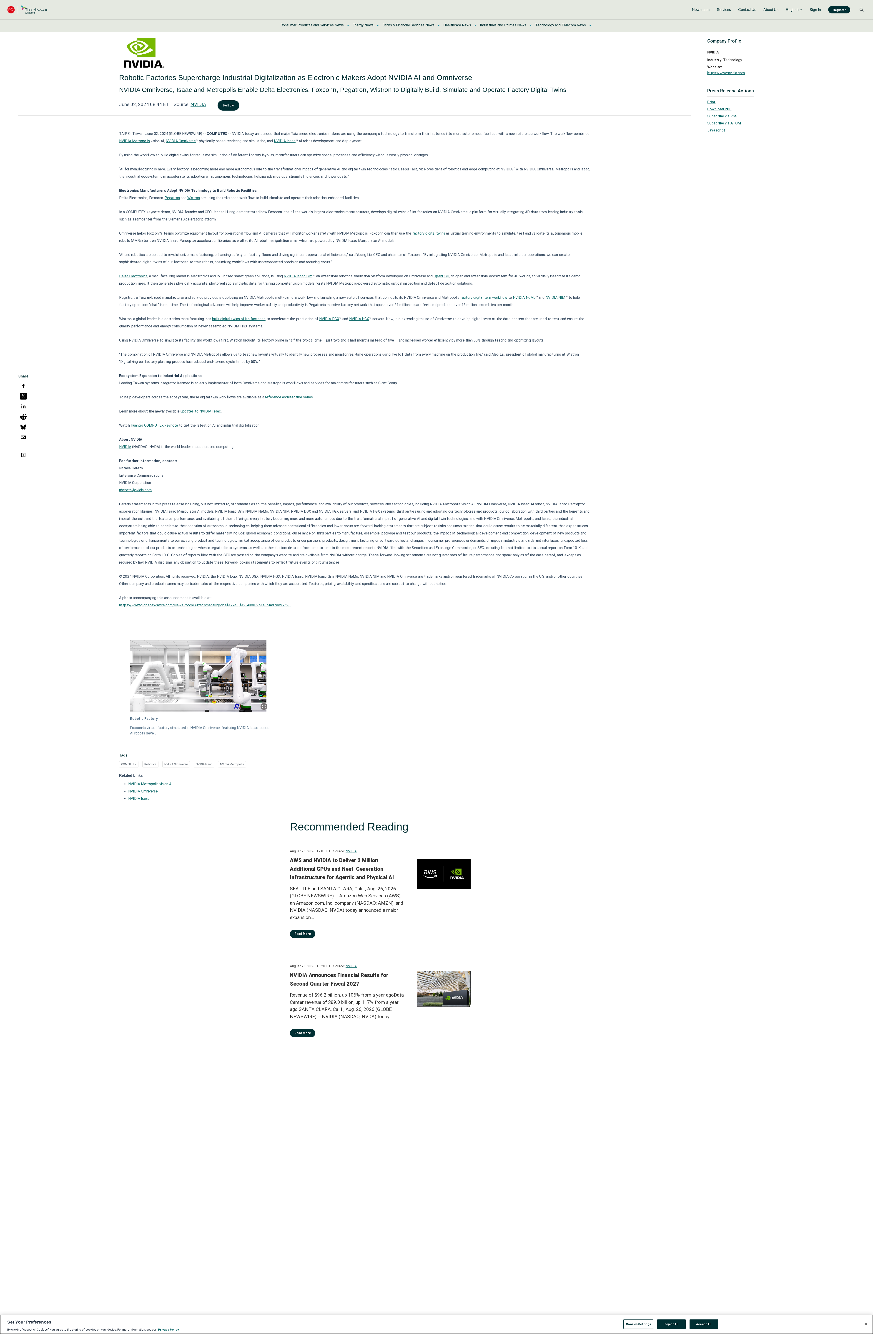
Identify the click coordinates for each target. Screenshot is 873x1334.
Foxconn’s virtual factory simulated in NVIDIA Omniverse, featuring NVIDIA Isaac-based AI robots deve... (199, 730)
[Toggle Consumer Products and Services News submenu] (348, 25)
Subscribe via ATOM (724, 123)
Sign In (815, 10)
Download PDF (719, 109)
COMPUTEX (128, 764)
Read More (302, 934)
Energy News (363, 25)
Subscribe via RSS (722, 116)
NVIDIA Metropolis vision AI (150, 784)
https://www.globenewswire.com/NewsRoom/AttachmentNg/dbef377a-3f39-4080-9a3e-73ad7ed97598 (205, 605)
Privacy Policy (168, 1329)
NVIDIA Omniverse (176, 764)
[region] (436, 1324)
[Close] (866, 1324)
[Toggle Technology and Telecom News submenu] (590, 25)
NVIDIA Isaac (204, 764)
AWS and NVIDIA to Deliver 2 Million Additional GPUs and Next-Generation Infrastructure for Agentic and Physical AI (342, 869)
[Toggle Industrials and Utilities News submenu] (530, 25)
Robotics (150, 764)
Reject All (671, 1324)
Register (839, 10)
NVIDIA (198, 104)
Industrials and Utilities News (503, 25)
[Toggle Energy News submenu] (378, 25)
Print (711, 102)
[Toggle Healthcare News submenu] (475, 25)
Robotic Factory (144, 718)
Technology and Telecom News (560, 25)
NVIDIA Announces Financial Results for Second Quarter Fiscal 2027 (339, 979)
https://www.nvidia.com (726, 73)
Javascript (716, 130)
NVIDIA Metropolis (232, 764)
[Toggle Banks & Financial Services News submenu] (438, 25)
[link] (701, 9)
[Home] (27, 10)
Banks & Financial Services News (408, 25)
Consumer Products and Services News (312, 25)
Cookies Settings (638, 1324)
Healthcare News (457, 25)
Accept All (703, 1324)
